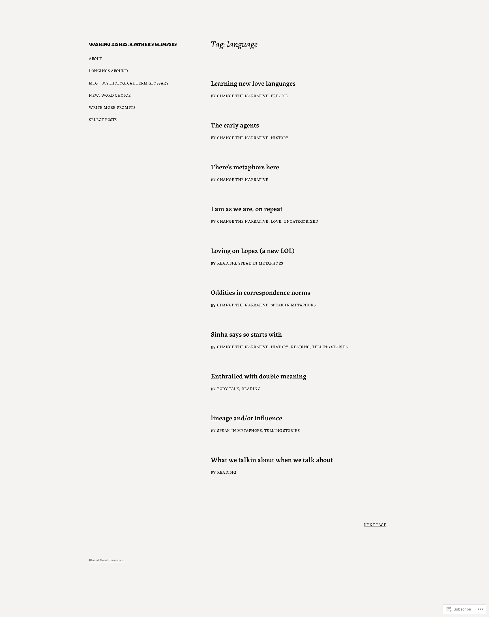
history (280, 137)
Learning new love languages (253, 83)
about (95, 58)
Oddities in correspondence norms (260, 292)
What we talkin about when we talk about (272, 459)
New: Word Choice (110, 95)
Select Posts (103, 119)
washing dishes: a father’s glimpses (133, 44)
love (276, 221)
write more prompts (112, 107)
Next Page (375, 524)
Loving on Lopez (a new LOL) (253, 250)
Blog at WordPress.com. (107, 559)
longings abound (108, 70)
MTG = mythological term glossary (129, 83)
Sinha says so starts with (246, 334)
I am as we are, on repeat (246, 208)
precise (279, 95)
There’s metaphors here (245, 166)
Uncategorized (301, 221)
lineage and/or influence (246, 417)
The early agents (235, 125)
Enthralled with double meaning (258, 376)
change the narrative (243, 95)
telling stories (330, 346)
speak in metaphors (260, 263)
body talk (228, 388)
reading (226, 263)
